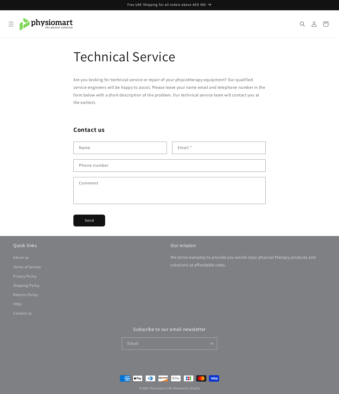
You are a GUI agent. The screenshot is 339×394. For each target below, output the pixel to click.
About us (21, 257)
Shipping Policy (26, 285)
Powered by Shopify (186, 388)
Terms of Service (27, 267)
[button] (11, 24)
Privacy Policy (24, 276)
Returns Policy (25, 294)
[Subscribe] (211, 343)
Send (89, 220)
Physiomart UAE (161, 388)
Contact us (22, 313)
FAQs (17, 304)
